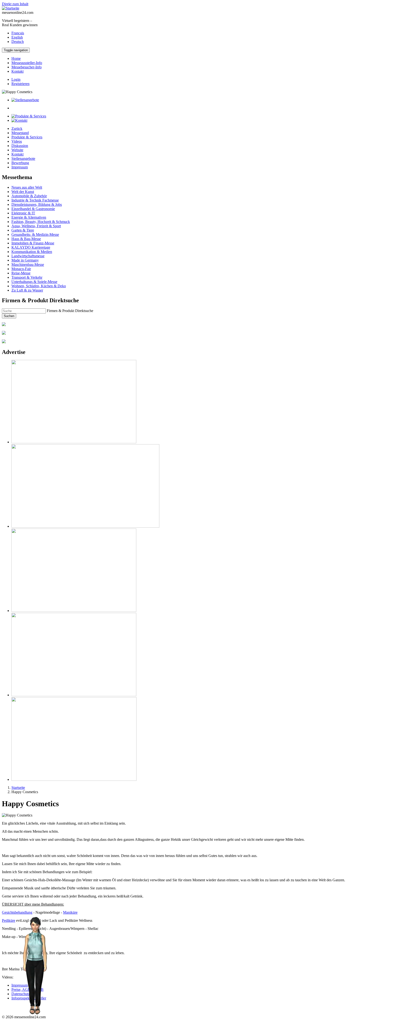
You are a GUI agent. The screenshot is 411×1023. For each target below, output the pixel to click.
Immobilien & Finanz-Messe (32, 243)
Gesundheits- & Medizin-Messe (35, 234)
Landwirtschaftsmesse (27, 256)
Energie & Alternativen (28, 217)
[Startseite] (10, 8)
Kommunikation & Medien (31, 252)
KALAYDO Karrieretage (30, 247)
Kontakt (17, 71)
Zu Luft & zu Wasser (27, 290)
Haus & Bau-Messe (26, 239)
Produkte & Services (26, 137)
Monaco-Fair (21, 269)
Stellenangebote (23, 158)
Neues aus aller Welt (26, 187)
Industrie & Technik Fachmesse (35, 200)
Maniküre (70, 912)
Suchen (9, 316)
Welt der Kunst (22, 192)
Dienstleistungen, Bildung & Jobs (36, 204)
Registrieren (20, 84)
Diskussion (19, 146)
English (17, 37)
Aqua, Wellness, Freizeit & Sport (36, 226)
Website (17, 150)
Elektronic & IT (23, 213)
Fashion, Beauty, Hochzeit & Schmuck (40, 222)
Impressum (19, 167)
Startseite (18, 788)
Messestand (20, 133)
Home (16, 58)
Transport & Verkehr (26, 277)
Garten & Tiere (22, 230)
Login (15, 79)
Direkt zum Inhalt (15, 4)
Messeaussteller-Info (26, 63)
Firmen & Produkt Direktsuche (70, 311)
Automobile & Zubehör (29, 196)
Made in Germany (25, 260)
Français (17, 33)
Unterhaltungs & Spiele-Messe (34, 282)
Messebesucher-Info (26, 67)
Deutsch (17, 42)
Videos (16, 141)
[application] (34, 966)
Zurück (16, 128)
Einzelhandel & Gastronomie (33, 209)
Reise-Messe (20, 273)
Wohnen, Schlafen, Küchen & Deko (38, 286)
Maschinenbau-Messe (27, 264)
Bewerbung (20, 163)
